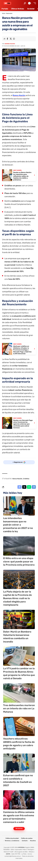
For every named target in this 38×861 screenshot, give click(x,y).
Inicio (3, 13)
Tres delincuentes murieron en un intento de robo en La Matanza (19, 708)
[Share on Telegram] (34, 487)
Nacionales (9, 13)
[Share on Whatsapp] (13, 38)
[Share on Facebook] (7, 38)
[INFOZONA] (7, 3)
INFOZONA (21, 847)
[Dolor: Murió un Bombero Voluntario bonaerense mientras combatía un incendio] (19, 619)
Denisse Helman (10, 43)
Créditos (26, 479)
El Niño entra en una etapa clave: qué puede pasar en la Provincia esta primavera (19, 561)
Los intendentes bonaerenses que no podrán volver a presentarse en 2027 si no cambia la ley (18, 525)
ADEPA (8, 854)
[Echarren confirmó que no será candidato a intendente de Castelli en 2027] (19, 763)
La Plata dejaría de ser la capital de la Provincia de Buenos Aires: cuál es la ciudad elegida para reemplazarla (17, 598)
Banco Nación (19, 95)
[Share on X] (10, 38)
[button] (24, 3)
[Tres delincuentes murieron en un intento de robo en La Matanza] (19, 693)
